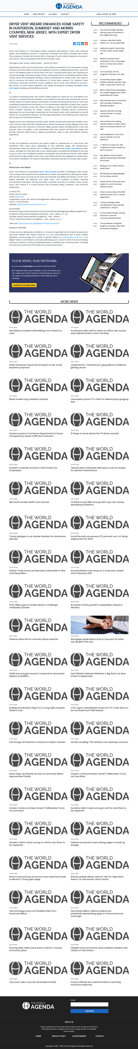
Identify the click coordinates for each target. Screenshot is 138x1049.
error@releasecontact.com (72, 237)
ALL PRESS (53, 14)
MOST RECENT (39, 14)
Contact (100, 1036)
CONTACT (65, 14)
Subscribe (89, 1011)
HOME (26, 14)
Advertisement (79, 1036)
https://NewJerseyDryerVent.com (31, 204)
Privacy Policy (59, 1036)
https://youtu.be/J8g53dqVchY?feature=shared (38, 223)
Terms (38, 1036)
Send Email (19, 196)
